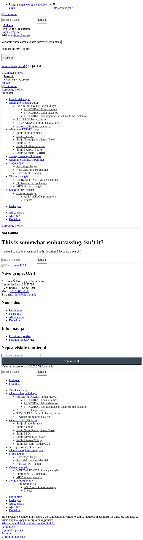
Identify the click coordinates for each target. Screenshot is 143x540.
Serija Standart (25, 136)
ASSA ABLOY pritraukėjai (40, 196)
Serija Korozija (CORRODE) (33, 152)
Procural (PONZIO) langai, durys (36, 106)
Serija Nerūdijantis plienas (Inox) (35, 139)
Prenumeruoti (71, 361)
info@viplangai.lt (25, 294)
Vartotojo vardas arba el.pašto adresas (31, 41)
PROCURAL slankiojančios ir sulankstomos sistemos (55, 116)
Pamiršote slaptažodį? (14, 66)
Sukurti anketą (21, 35)
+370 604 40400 (19, 291)
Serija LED (23, 142)
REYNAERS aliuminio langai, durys (38, 122)
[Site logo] (9, 14)
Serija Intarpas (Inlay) (29, 149)
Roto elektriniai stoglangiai (32, 169)
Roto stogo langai (26, 166)
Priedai (28, 199)
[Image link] (14, 265)
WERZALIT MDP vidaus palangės (37, 179)
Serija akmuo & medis (29, 132)
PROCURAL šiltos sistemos (40, 109)
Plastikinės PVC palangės (31, 183)
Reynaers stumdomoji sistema (33, 126)
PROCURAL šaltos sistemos (41, 112)
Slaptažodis (15, 48)
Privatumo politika (23, 523)
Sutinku (50, 523)
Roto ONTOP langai (28, 173)
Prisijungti (8, 57)
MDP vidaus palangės (29, 186)
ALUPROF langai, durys (31, 119)
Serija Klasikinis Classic (30, 146)
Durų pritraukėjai (26, 193)
